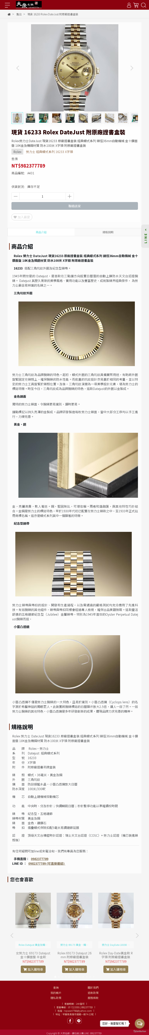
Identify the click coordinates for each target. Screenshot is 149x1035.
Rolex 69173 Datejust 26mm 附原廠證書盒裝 (74, 955)
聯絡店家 (74, 206)
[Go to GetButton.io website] (139, 1031)
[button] (131, 68)
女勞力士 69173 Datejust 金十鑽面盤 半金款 (33, 955)
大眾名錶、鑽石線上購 (72, 1033)
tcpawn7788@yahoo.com (78, 1010)
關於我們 (93, 987)
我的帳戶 (55, 993)
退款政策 (93, 993)
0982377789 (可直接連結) (46, 863)
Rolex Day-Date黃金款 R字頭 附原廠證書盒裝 (116, 955)
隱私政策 (55, 998)
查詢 (56, 987)
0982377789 (39, 858)
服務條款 (93, 998)
